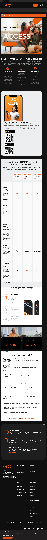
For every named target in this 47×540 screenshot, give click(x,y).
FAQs (11, 436)
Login (35, 5)
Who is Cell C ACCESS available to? (14, 371)
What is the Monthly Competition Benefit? (16, 412)
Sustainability (30, 522)
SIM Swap (32, 489)
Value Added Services (14, 10)
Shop (22, 5)
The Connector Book (22, 492)
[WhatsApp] (25, 529)
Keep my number (21, 472)
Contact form (32, 345)
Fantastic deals (34, 474)
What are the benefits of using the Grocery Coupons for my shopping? (20, 375)
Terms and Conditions (27, 418)
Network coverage (34, 510)
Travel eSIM (19, 498)
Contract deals (20, 489)
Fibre (18, 501)
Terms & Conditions (7, 527)
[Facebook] (42, 529)
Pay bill (32, 495)
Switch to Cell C (20, 465)
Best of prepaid (20, 486)
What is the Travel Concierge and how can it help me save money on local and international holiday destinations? (21, 388)
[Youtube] (29, 529)
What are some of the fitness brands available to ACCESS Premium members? (19, 407)
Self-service (33, 482)
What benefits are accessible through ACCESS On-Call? (20, 367)
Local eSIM (19, 495)
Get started (15, 5)
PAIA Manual (32, 527)
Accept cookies (7, 537)
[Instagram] (38, 529)
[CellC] (7, 5)
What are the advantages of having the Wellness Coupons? (21, 380)
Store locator (12, 452)
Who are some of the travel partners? (15, 393)
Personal (6, 1)
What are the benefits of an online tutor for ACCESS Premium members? (20, 397)
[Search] (40, 5)
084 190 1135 (10, 345)
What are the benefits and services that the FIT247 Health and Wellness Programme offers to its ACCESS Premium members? (22, 402)
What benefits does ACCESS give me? (15, 384)
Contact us (11, 444)
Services (28, 5)
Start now (10, 44)
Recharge (32, 486)
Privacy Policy (24, 527)
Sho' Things (33, 477)
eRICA (31, 492)
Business (12, 1)
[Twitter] (34, 529)
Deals (18, 482)
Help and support (34, 500)
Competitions (33, 513)
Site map (40, 527)
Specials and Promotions (33, 470)
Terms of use (16, 527)
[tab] (21, 367)
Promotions (33, 465)
